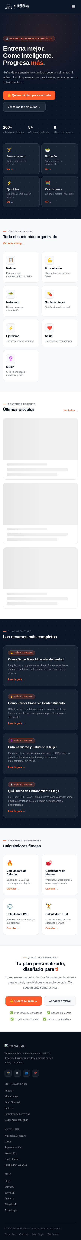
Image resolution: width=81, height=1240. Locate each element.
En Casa (9, 1108)
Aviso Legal (11, 1210)
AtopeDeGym (20, 1228)
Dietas (8, 1141)
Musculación (11, 1096)
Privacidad (10, 1204)
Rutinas (8, 1090)
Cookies (23, 1234)
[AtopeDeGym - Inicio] (14, 1045)
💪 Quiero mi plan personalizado (29, 95)
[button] (73, 7)
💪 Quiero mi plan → (23, 1000)
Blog (7, 1181)
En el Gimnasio (13, 1102)
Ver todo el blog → (14, 243)
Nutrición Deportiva (15, 1135)
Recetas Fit (10, 1153)
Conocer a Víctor (60, 1000)
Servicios (9, 1186)
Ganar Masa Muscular (16, 1119)
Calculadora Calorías (16, 1165)
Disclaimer (52, 1234)
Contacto (9, 1198)
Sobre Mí (10, 1192)
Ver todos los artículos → (24, 106)
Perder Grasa (11, 1159)
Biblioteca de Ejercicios (17, 1114)
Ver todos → (71, 410)
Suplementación (13, 1147)
